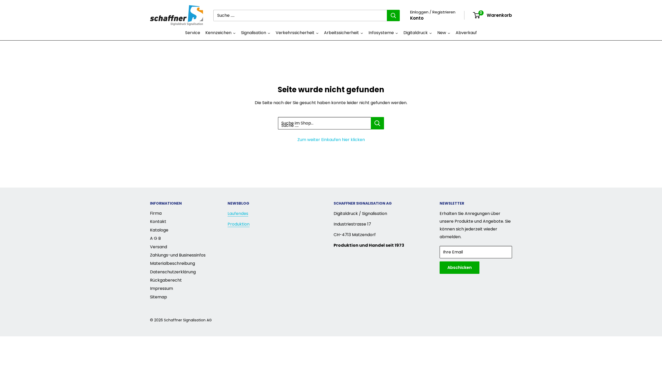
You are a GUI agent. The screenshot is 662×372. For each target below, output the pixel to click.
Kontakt (158, 221)
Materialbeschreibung (172, 263)
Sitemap (158, 297)
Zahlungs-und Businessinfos (178, 255)
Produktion (239, 224)
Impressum (161, 288)
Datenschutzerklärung (173, 272)
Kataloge (159, 230)
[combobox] (300, 15)
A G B (155, 238)
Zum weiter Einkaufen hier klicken (331, 140)
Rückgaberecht (166, 280)
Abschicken (459, 267)
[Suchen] (393, 15)
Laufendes (238, 213)
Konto (417, 18)
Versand (158, 247)
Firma (156, 213)
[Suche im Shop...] (377, 123)
